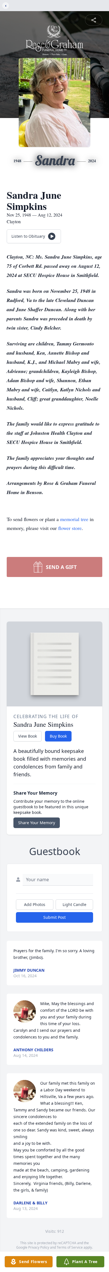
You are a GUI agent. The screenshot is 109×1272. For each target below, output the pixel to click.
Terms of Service (70, 1247)
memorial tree (74, 519)
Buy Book (58, 736)
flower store (70, 528)
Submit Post (54, 917)
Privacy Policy (38, 1247)
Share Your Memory (36, 822)
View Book (27, 736)
